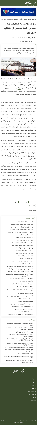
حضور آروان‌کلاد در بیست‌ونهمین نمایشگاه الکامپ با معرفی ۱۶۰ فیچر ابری (19, 275)
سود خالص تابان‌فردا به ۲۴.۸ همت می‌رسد (22, 261)
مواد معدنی (24, 202)
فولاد (19, 88)
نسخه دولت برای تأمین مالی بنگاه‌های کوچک (21, 269)
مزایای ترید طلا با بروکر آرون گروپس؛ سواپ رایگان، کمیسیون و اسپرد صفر (19, 328)
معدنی (33, 202)
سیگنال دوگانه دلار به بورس (25, 301)
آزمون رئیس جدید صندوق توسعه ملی (22, 245)
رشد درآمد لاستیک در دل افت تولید (23, 248)
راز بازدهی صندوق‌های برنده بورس (24, 250)
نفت (33, 388)
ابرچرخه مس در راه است (26, 264)
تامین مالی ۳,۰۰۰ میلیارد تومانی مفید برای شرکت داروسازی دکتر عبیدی (19, 361)
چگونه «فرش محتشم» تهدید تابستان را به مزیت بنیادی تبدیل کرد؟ (20, 344)
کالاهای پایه (31, 391)
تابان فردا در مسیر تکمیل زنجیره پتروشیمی (21, 224)
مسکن (33, 385)
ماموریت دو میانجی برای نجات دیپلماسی (22, 304)
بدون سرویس (24, 41)
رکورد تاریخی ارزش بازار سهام (25, 240)
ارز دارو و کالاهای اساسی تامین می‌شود (22, 306)
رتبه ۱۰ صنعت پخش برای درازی (24, 332)
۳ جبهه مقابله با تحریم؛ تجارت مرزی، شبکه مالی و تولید (19, 290)
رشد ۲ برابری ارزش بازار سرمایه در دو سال (22, 227)
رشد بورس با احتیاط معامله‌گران (24, 299)
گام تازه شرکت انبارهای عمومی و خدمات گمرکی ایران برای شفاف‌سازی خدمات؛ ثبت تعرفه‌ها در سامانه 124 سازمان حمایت (19, 349)
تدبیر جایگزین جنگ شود (26, 235)
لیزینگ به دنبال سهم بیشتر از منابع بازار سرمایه (20, 266)
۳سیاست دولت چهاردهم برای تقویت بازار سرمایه (20, 296)
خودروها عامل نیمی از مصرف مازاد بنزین (22, 284)
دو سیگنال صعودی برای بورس (25, 222)
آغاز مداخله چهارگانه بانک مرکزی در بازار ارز (21, 229)
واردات (33, 205)
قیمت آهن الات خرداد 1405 (25, 353)
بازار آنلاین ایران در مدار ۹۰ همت (24, 253)
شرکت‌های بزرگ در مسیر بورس (24, 237)
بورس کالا (32, 394)
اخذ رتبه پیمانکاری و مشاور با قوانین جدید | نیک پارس (20, 324)
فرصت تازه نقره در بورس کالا (25, 293)
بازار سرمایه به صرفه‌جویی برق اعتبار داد (22, 243)
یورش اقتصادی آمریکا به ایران (25, 286)
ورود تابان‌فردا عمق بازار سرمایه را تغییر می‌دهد (20, 271)
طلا (34, 397)
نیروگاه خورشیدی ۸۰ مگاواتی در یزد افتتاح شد (20, 314)
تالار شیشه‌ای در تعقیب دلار (25, 256)
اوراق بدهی (32, 401)
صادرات (8, 202)
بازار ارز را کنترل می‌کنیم (26, 258)
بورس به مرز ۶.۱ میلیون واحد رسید (24, 312)
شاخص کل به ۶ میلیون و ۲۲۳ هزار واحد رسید (21, 278)
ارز (34, 382)
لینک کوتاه (32, 210)
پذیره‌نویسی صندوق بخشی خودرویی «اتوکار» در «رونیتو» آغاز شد (20, 335)
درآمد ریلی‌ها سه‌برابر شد (26, 281)
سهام (33, 379)
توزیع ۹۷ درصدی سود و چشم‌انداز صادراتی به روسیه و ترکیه (18, 357)
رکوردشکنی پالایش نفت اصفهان (24, 309)
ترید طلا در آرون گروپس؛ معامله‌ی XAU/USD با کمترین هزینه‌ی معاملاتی (20, 339)
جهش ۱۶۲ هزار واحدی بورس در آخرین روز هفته (20, 232)
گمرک (15, 202)
